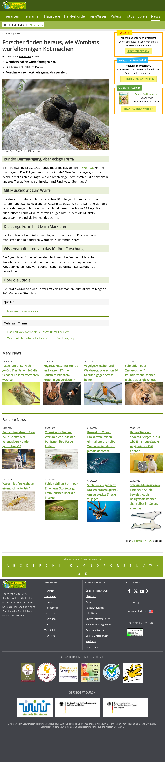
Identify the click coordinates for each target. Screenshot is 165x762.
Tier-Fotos (49, 624)
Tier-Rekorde (74, 16)
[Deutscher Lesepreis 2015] (69, 673)
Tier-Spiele (50, 630)
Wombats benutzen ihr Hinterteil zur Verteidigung (41, 338)
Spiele (142, 16)
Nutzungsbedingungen (98, 624)
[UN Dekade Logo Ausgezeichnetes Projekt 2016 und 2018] (91, 673)
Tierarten (11, 16)
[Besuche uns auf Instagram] (148, 591)
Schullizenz (92, 613)
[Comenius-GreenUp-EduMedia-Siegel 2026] (28, 673)
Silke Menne (25, 56)
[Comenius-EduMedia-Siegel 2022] (47, 673)
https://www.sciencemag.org (22, 310)
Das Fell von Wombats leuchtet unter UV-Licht (38, 332)
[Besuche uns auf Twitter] (135, 591)
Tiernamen (32, 16)
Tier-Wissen (97, 16)
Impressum (92, 647)
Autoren (90, 602)
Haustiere (52, 16)
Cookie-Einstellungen (97, 635)
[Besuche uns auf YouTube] (142, 591)
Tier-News (49, 635)
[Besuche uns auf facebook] (129, 591)
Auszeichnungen (95, 607)
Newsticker (36, 25)
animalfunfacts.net (137, 611)
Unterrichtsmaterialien (98, 618)
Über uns (91, 596)
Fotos (129, 16)
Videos (116, 16)
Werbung (91, 641)
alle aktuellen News (142, 540)
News (155, 16)
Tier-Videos (50, 618)
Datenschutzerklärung (98, 630)
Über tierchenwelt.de (97, 590)
